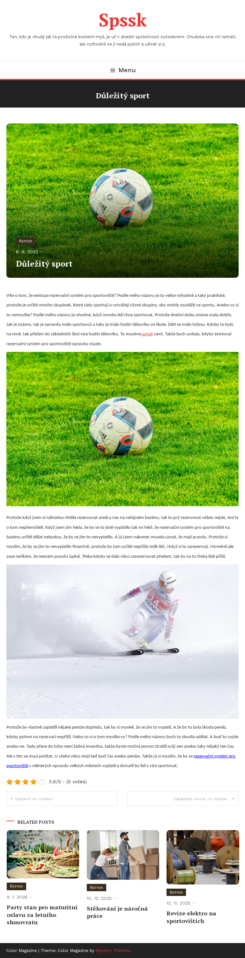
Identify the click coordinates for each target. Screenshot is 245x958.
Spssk (123, 19)
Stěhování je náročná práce (117, 912)
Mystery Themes (113, 950)
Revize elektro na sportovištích (191, 916)
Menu (127, 70)
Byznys (25, 241)
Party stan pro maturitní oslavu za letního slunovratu (42, 914)
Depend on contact (34, 799)
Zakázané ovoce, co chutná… (202, 799)
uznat (147, 334)
